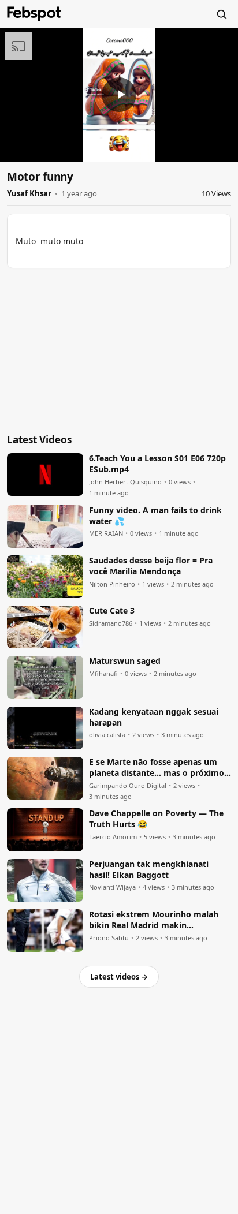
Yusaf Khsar (29, 193)
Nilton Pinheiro (112, 584)
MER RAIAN (106, 533)
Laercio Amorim (113, 837)
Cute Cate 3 (112, 611)
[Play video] (119, 94)
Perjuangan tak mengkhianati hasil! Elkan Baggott (149, 869)
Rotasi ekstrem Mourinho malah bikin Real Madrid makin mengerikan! (153, 920)
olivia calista (107, 735)
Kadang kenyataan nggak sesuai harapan (153, 717)
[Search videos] (221, 14)
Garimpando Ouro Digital (127, 786)
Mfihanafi (103, 674)
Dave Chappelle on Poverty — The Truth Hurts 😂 (156, 819)
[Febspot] (34, 13)
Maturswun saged (125, 661)
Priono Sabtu (109, 938)
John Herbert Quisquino (125, 482)
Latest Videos (39, 439)
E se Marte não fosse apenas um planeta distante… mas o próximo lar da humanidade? (156, 768)
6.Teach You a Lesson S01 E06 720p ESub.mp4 (157, 464)
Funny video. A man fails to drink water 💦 (155, 515)
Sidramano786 (110, 623)
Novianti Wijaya (112, 887)
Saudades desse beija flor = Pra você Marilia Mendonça (151, 566)
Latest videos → (119, 977)
